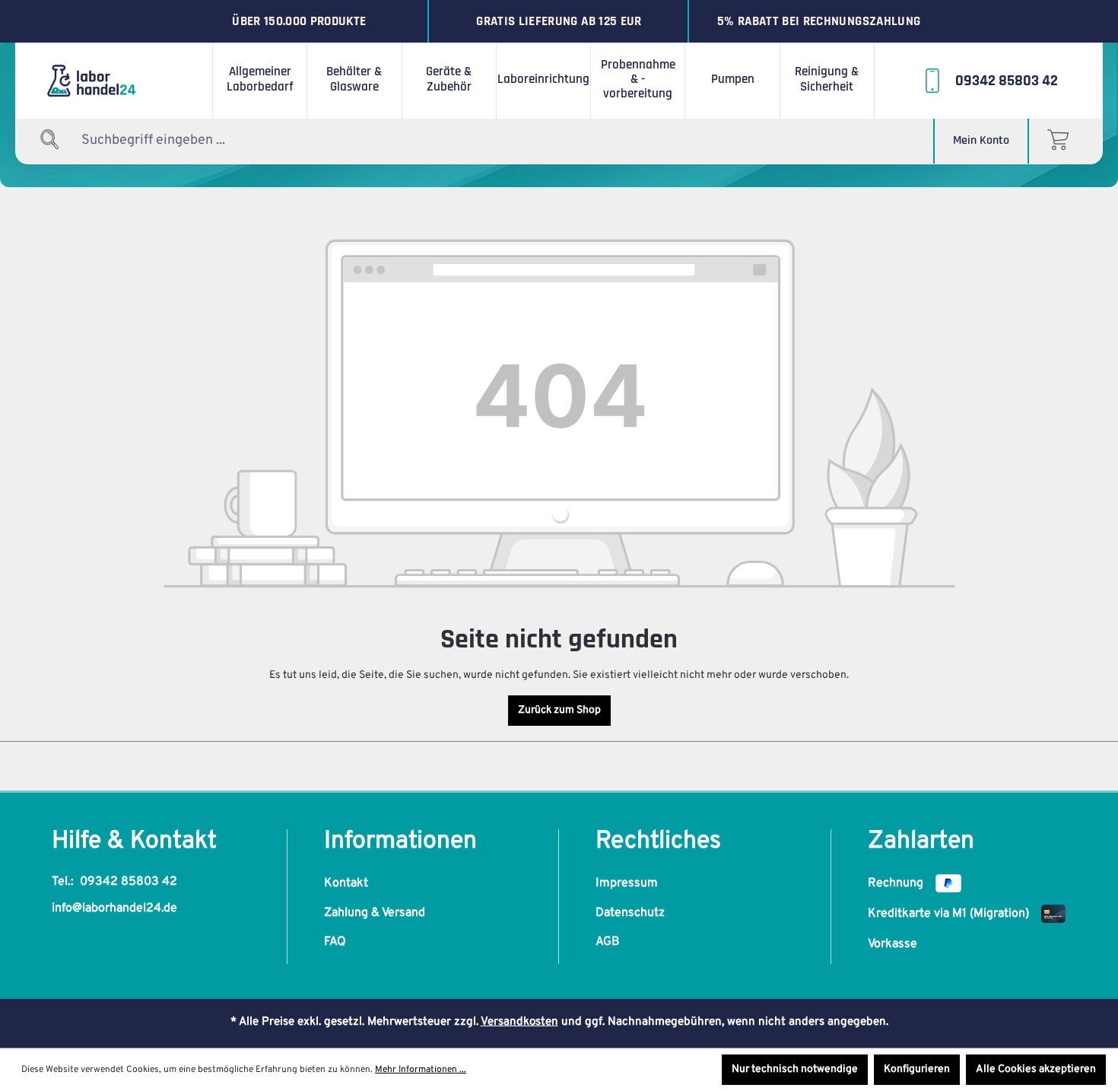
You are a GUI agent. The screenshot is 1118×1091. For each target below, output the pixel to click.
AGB (608, 941)
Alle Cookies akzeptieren (1036, 1069)
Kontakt (346, 883)
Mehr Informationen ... (420, 1070)
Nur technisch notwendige (795, 1069)
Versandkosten (519, 1022)
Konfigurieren (917, 1069)
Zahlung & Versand (374, 913)
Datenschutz (630, 913)
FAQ (335, 941)
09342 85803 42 (128, 881)
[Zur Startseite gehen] (114, 80)
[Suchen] (50, 140)
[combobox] (176, 140)
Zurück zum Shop (559, 710)
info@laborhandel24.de (114, 908)
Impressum (627, 883)
